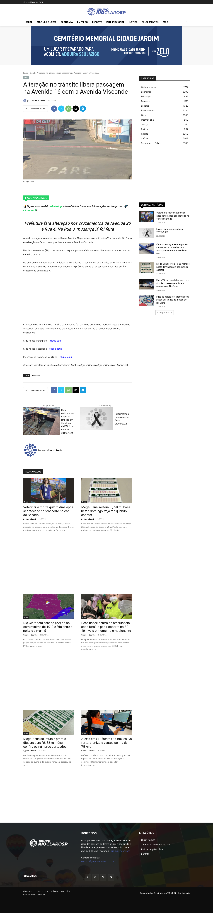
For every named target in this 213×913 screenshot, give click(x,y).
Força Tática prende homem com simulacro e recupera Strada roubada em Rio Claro (172, 283)
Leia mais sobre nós (120, 850)
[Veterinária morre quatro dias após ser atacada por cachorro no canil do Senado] (48, 490)
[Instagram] (95, 877)
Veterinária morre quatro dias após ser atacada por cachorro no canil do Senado (48, 511)
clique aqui (29, 210)
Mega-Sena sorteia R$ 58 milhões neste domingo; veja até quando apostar (105, 511)
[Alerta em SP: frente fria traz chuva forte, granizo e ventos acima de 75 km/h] (106, 722)
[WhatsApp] (68, 109)
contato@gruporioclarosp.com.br (98, 861)
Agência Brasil (29, 519)
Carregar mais (163, 312)
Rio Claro (36, 375)
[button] (186, 22)
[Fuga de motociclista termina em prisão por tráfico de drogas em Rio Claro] (146, 300)
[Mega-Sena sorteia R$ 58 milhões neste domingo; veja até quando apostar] (106, 490)
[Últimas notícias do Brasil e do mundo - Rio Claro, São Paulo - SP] (48, 842)
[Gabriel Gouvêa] (25, 100)
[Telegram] (83, 109)
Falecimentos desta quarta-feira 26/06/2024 (122, 419)
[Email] (76, 109)
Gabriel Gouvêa (38, 100)
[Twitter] (61, 109)
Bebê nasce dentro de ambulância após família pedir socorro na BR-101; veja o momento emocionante (106, 627)
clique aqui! (55, 340)
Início (25, 73)
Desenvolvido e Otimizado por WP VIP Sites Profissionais (165, 893)
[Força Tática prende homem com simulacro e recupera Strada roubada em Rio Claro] (146, 284)
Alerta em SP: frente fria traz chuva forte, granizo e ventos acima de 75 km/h (106, 742)
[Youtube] (111, 877)
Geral (32, 73)
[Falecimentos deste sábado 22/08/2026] (146, 233)
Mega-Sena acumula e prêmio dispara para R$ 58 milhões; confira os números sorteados (45, 742)
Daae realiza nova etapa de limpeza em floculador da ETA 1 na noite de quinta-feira (67, 421)
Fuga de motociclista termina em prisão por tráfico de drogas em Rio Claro (172, 300)
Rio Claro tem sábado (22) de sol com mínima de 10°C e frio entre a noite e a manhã (48, 627)
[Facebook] (54, 109)
